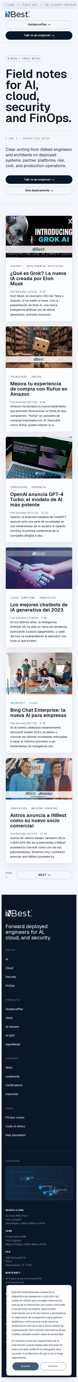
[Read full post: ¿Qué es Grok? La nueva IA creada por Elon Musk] (39, 236)
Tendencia (38, 487)
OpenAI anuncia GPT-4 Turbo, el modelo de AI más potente (36, 499)
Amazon (36, 376)
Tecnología (19, 376)
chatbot (16, 266)
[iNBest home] (18, 14)
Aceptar (25, 1366)
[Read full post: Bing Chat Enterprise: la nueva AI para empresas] (39, 673)
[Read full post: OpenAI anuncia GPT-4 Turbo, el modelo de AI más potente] (39, 458)
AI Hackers (12, 1027)
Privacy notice (15, 1117)
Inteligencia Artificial (45, 266)
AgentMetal (13, 1044)
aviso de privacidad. (52, 1334)
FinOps (10, 985)
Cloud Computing (23, 597)
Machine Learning (44, 808)
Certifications (14, 1085)
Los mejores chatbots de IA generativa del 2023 (39, 607)
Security (11, 977)
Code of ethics (15, 1126)
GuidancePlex (14, 1009)
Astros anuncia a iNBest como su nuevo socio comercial (38, 820)
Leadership (13, 1076)
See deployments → (39, 190)
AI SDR (10, 1035)
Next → (44, 875)
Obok (9, 1018)
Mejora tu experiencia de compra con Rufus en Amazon (38, 389)
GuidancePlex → (39, 24)
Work (9, 1067)
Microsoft (18, 703)
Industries (12, 1094)
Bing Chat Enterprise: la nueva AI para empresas (38, 712)
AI (7, 959)
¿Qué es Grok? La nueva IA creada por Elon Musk (38, 278)
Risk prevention (16, 1135)
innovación (19, 487)
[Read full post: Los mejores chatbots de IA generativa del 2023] (39, 568)
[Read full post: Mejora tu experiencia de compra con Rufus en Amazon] (39, 347)
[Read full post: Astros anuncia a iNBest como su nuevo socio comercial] (39, 779)
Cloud (34, 703)
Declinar (53, 1366)
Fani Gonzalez (18, 291)
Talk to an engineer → (39, 35)
